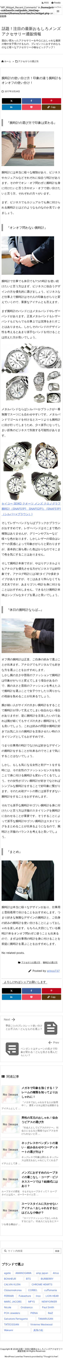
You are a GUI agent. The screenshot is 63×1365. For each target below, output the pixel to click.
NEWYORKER (49, 1301)
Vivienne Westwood (41, 1324)
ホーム (7, 61)
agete (7, 1273)
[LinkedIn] (11, 107)
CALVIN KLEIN (12, 1284)
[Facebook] (31, 101)
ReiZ (50, 1313)
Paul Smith (48, 1307)
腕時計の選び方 (50, 962)
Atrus (56, 1273)
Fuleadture (25, 1295)
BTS (28, 1278)
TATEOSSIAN (11, 1324)
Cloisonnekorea (13, 1290)
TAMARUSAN (45, 1318)
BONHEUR (10, 1278)
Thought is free (50, 1356)
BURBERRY (47, 1278)
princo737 (53, 971)
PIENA (34, 1313)
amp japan (42, 1273)
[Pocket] (31, 107)
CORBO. (32, 1290)
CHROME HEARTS (42, 1284)
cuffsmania (50, 1290)
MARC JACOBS (13, 1301)
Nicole (7, 1307)
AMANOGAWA (23, 1273)
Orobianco (27, 1307)
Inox (38, 1295)
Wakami (8, 1330)
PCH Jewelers (12, 1313)
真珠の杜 (38, 1330)
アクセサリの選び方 (28, 61)
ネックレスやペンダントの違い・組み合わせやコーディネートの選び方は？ (40, 1147)
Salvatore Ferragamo (16, 1318)
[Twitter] (11, 101)
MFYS (31, 1301)
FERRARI (9, 1295)
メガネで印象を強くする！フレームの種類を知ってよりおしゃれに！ (40, 1092)
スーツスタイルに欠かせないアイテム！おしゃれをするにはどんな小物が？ (40, 1208)
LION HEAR (52, 1295)
